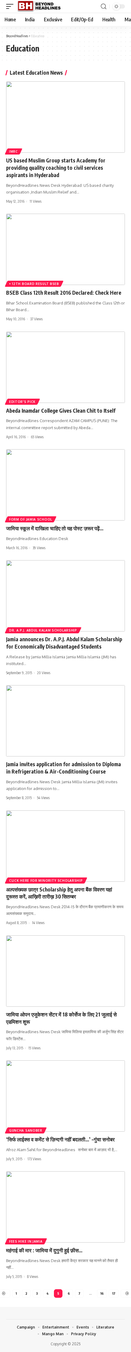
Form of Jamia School (30, 519)
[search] (103, 6)
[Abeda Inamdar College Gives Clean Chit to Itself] (65, 367)
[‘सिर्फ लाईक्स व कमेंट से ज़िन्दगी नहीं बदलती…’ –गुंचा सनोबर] (65, 1096)
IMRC (13, 151)
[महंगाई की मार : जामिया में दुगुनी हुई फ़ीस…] (65, 1207)
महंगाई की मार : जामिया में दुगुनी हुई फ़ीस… (44, 1250)
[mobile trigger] (11, 6)
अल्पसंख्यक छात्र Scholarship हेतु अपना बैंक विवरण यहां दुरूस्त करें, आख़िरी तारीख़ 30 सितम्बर (59, 893)
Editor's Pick (22, 402)
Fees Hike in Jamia (26, 1241)
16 (102, 1293)
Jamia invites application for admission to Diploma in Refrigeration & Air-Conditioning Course (63, 768)
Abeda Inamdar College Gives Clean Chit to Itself (60, 410)
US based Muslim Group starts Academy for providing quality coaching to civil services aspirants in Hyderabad (55, 167)
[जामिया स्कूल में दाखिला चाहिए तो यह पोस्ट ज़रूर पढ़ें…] (65, 485)
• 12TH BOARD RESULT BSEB (34, 284)
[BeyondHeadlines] (41, 6)
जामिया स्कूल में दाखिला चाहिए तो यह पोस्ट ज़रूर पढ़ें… (55, 528)
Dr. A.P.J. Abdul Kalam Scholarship (43, 630)
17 (113, 1293)
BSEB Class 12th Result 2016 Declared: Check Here (63, 292)
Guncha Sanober (25, 1130)
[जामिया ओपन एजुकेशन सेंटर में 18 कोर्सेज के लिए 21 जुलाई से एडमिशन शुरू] (65, 971)
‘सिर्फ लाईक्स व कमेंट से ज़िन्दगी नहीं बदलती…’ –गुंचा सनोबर (60, 1139)
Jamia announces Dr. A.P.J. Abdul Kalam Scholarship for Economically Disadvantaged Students (64, 643)
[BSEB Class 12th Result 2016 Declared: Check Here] (65, 249)
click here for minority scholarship (46, 880)
